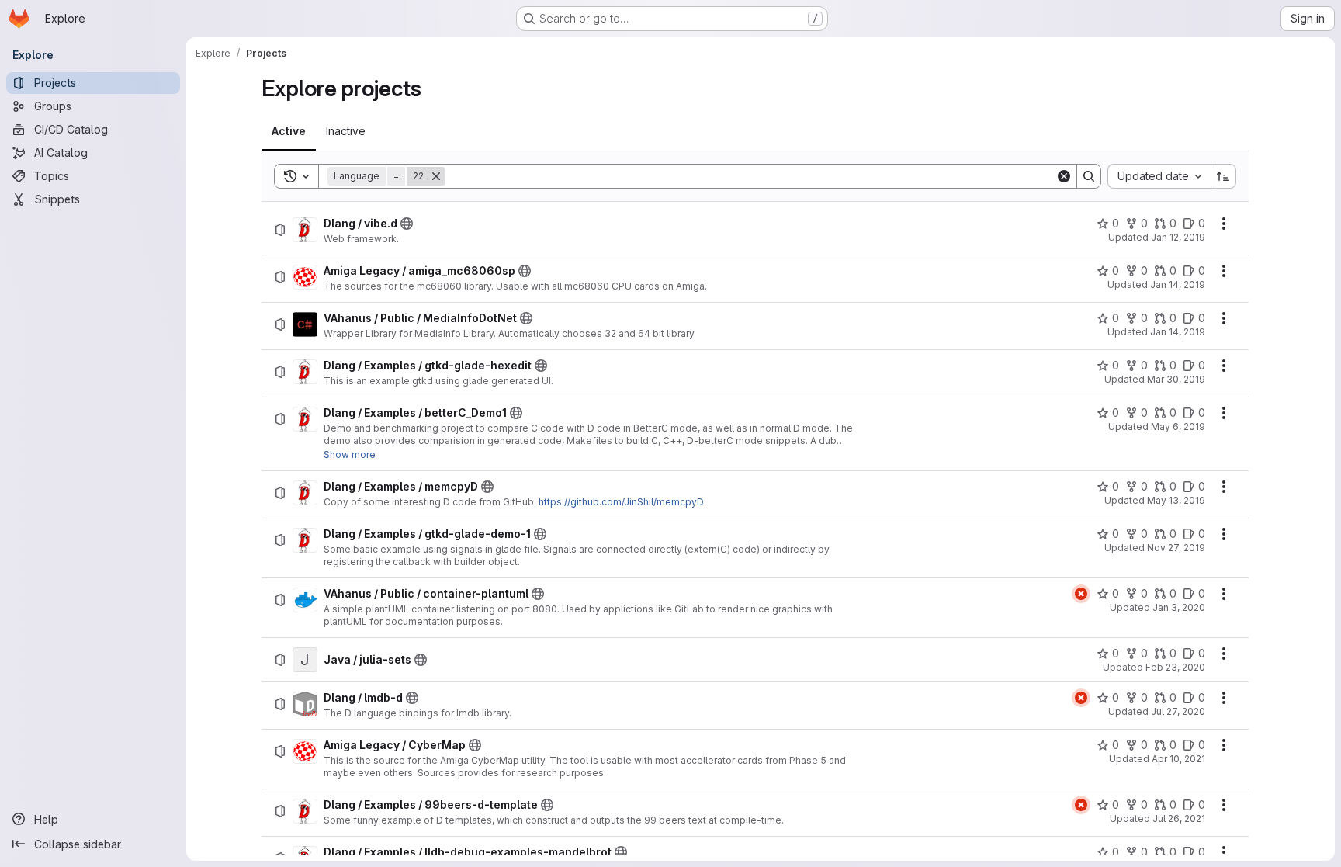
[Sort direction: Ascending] (1223, 176)
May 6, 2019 (1178, 426)
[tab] (289, 131)
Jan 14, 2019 (1177, 284)
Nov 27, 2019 (1176, 547)
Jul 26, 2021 (1178, 818)
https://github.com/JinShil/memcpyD (621, 502)
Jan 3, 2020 (1178, 607)
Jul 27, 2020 (1178, 711)
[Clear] (1064, 176)
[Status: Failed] (1081, 593)
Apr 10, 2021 (1178, 759)
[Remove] (436, 176)
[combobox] (1159, 176)
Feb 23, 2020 (1175, 667)
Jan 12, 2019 (1178, 237)
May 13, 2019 (1176, 500)
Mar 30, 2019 (1176, 379)
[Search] (1088, 176)
